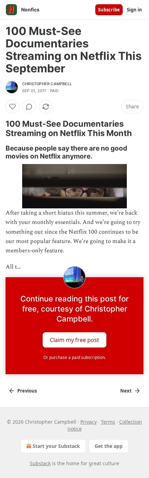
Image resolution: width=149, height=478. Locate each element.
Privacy (88, 421)
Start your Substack (56, 446)
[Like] (12, 107)
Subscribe (109, 10)
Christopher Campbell (47, 83)
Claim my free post (74, 340)
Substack (40, 463)
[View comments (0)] (29, 107)
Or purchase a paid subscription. (74, 357)
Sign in (134, 10)
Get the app (109, 446)
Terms (108, 421)
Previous (27, 391)
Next (126, 391)
